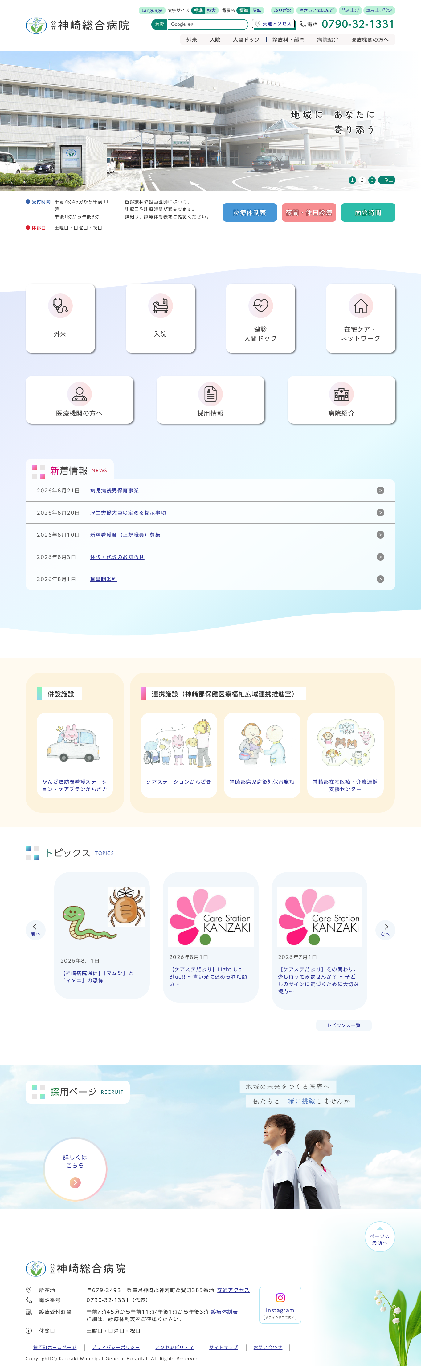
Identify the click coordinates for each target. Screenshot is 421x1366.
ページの (380, 1239)
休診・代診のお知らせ (117, 557)
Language (152, 10)
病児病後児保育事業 (114, 490)
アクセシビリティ (174, 1347)
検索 (159, 24)
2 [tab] (362, 180)
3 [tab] (372, 180)
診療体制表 (250, 212)
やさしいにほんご (316, 10)
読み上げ (350, 10)
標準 (198, 10)
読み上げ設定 (379, 10)
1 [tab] (352, 180)
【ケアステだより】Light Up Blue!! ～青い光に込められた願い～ (208, 977)
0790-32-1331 (108, 1300)
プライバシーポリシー (116, 1347)
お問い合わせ (268, 1347)
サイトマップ (223, 1347)
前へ (36, 934)
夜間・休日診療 (309, 212)
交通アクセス (233, 1290)
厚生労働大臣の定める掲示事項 (128, 512)
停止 (388, 180)
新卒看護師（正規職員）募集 (125, 534)
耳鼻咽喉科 (103, 579)
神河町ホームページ (54, 1347)
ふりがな (282, 10)
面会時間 (368, 212)
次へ (385, 934)
